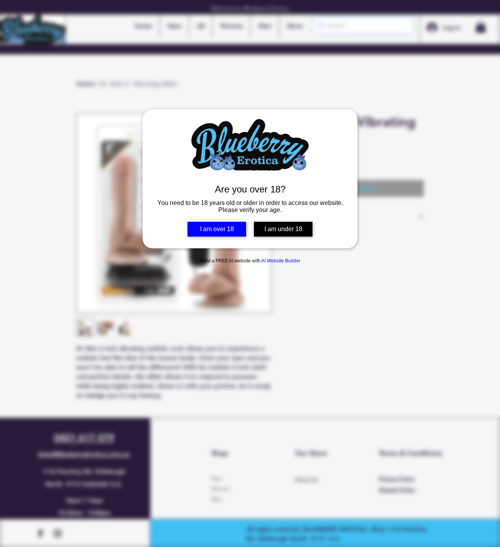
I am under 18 (283, 229)
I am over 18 (217, 229)
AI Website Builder (280, 261)
